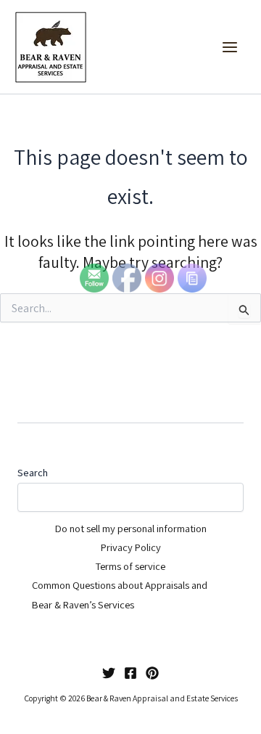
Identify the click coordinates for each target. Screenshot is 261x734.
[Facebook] (130, 673)
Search (32, 472)
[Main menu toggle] (229, 47)
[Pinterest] (152, 673)
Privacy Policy (131, 547)
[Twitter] (108, 673)
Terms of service (130, 566)
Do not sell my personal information (131, 528)
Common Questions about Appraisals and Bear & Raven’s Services (119, 594)
